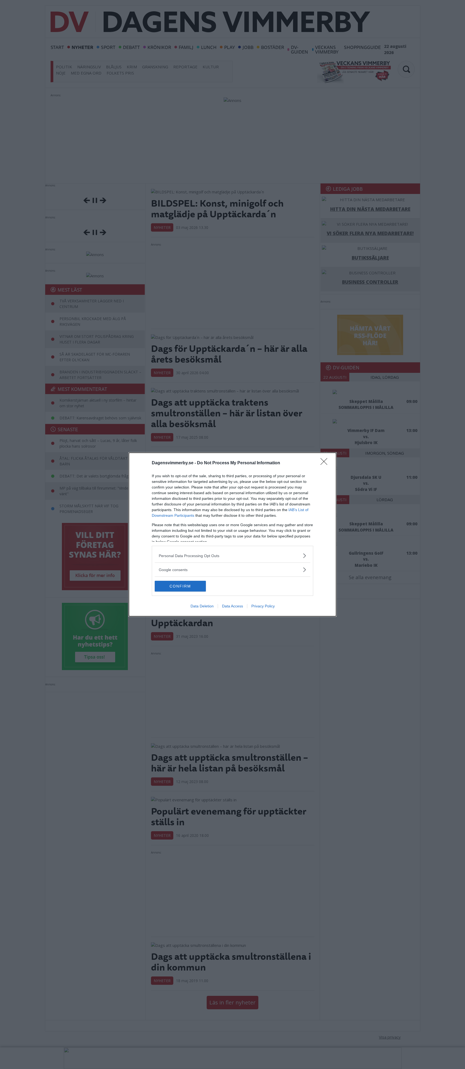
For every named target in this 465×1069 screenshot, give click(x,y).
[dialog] (232, 534)
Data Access (232, 606)
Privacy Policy (263, 606)
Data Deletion (202, 606)
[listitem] (232, 555)
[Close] (325, 463)
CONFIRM (180, 586)
